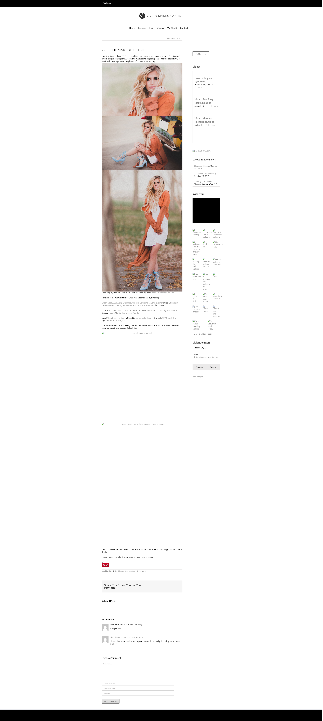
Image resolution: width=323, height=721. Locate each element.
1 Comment (210, 125)
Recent (213, 367)
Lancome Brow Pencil (146, 305)
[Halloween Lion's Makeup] (207, 233)
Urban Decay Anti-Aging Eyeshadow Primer (120, 302)
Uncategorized (130, 571)
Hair (116, 571)
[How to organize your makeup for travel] (206, 281)
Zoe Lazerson (141, 56)
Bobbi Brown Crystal (116, 320)
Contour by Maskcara (166, 310)
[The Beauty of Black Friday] (213, 325)
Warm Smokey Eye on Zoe (162, 292)
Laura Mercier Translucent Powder (124, 313)
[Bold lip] (205, 244)
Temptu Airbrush (120, 310)
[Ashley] (215, 275)
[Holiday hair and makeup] (216, 312)
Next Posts (207, 334)
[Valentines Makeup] (217, 296)
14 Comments (213, 106)
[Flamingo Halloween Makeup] (217, 233)
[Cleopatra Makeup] (197, 232)
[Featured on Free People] (206, 263)
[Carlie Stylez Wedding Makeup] (198, 325)
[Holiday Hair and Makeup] (196, 264)
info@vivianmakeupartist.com (206, 357)
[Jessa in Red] (195, 297)
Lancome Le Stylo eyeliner (151, 302)
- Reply (139, 625)
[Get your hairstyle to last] (206, 298)
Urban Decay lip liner (115, 318)
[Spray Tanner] (206, 309)
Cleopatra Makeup (202, 166)
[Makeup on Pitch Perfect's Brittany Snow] (196, 248)
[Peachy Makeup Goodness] (217, 262)
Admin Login (198, 376)
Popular (199, 367)
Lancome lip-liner (143, 318)
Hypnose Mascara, (128, 305)
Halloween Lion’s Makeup (205, 173)
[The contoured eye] (197, 276)
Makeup (121, 571)
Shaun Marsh (115, 637)
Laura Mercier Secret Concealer (142, 310)
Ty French (127, 56)
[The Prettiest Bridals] (196, 309)
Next (179, 38)
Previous (171, 38)
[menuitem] (107, 3)
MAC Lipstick (168, 318)
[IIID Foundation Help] (218, 245)
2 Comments (141, 571)
